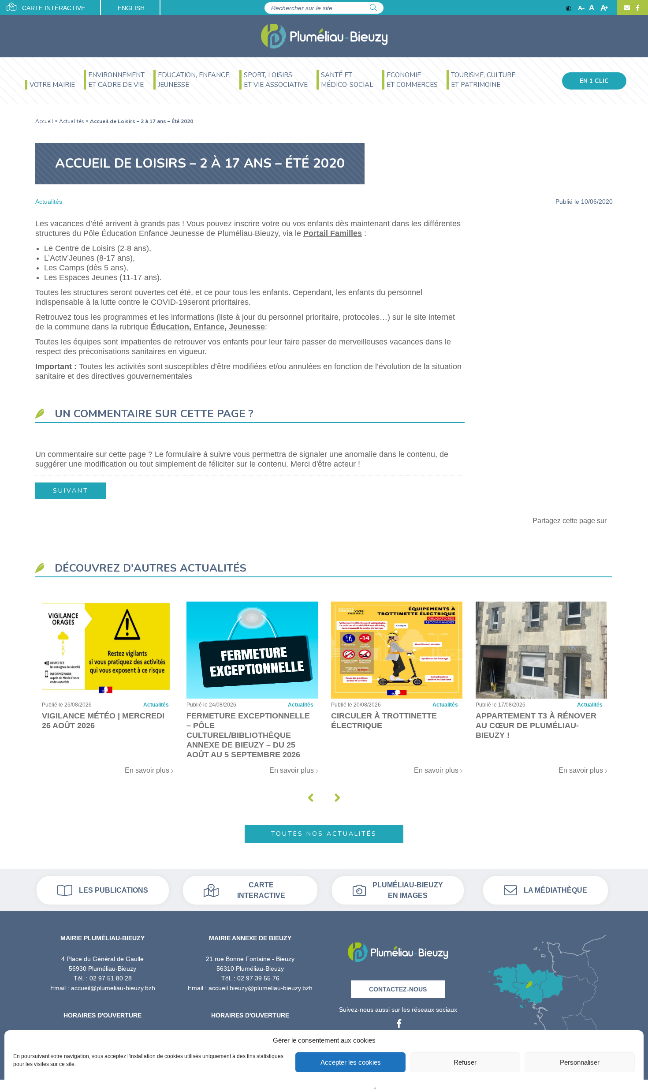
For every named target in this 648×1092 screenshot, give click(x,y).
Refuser (465, 1062)
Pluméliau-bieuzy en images (407, 890)
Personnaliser (580, 1062)
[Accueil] (324, 36)
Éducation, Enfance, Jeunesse (208, 326)
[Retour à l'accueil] (398, 949)
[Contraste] (568, 7)
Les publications (113, 890)
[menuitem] (50, 85)
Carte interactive (261, 890)
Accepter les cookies (350, 1062)
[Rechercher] (373, 8)
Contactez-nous (398, 989)
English (131, 7)
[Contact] (627, 7)
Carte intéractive (52, 7)
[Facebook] (636, 7)
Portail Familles (332, 233)
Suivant (71, 490)
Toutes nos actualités (324, 834)
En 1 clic (594, 81)
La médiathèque (555, 890)
